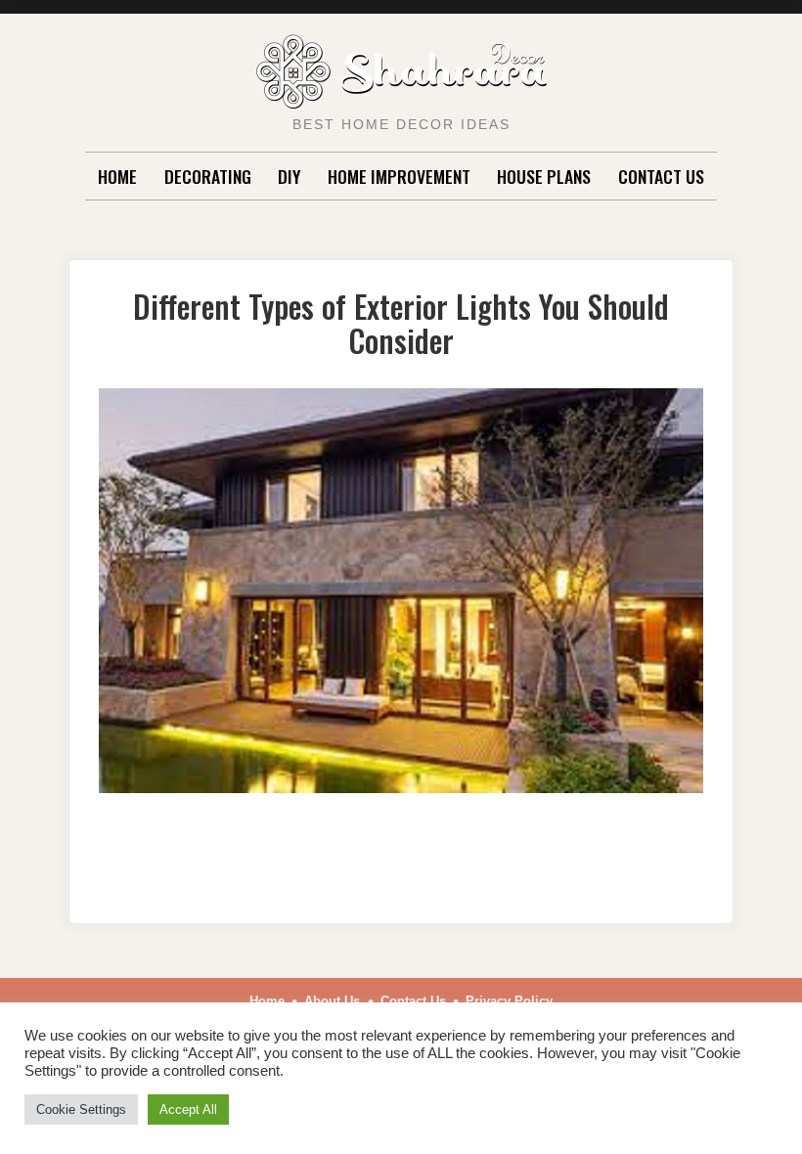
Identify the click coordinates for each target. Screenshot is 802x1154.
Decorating (207, 176)
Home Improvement (399, 176)
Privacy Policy (509, 1001)
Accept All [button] (188, 1109)
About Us (332, 1001)
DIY (289, 176)
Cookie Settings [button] (81, 1109)
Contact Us (661, 176)
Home (117, 176)
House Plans (544, 176)
